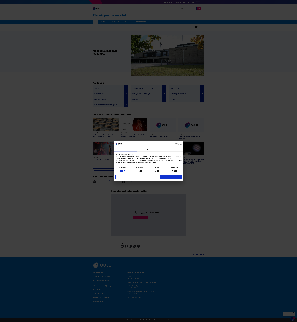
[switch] (140, 171)
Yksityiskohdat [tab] (148, 149)
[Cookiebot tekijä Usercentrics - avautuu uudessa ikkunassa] (175, 144)
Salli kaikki (171, 177)
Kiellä (126, 177)
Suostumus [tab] (125, 149)
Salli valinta (148, 177)
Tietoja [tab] (172, 149)
